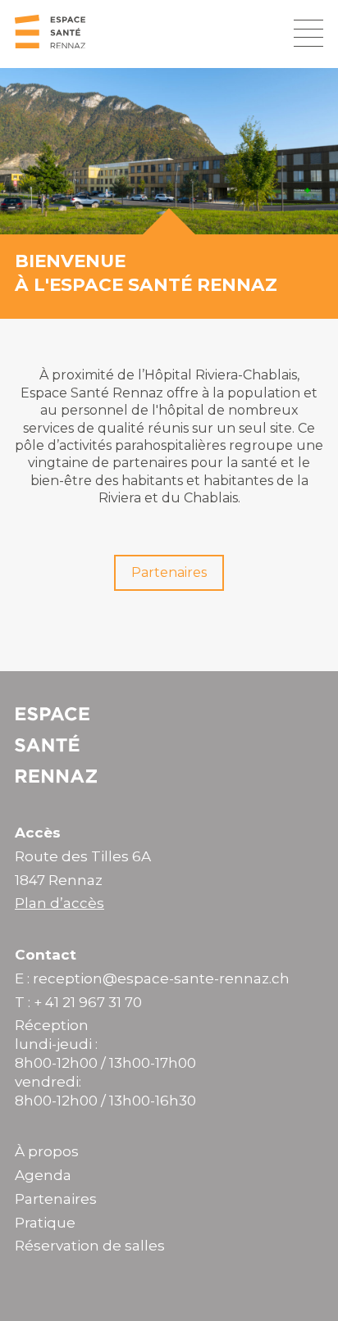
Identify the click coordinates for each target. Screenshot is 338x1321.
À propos (47, 1151)
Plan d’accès (59, 903)
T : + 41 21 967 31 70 (78, 1002)
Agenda (43, 1175)
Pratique (45, 1222)
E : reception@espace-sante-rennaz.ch (152, 978)
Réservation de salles (90, 1245)
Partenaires (169, 572)
